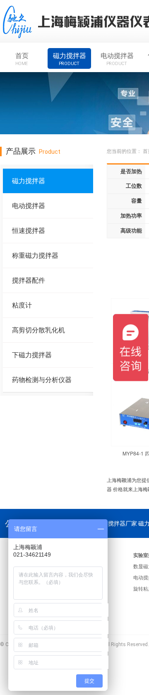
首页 (22, 59)
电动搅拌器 (117, 59)
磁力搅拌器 (69, 59)
